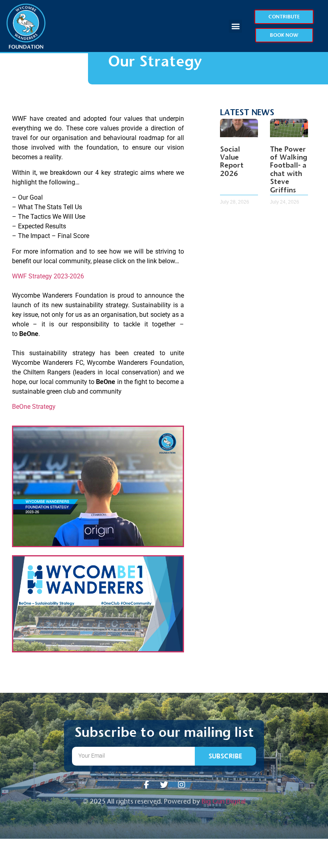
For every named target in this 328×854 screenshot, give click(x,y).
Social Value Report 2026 (232, 161)
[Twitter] (164, 785)
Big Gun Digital (224, 801)
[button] (235, 26)
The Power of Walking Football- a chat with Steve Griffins (288, 169)
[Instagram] (182, 785)
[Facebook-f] (146, 785)
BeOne (21, 406)
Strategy (44, 406)
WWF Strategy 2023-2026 (48, 276)
